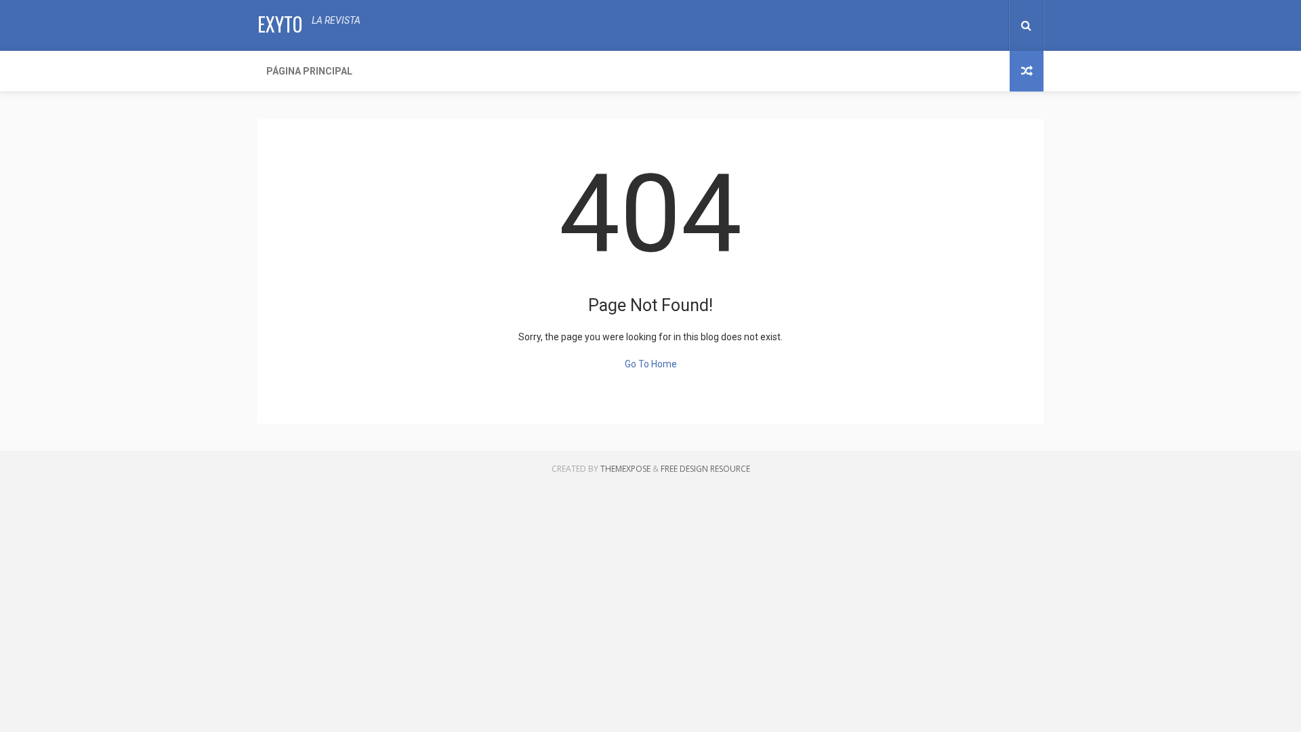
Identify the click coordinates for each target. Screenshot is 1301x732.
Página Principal (309, 71)
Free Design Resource (705, 468)
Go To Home (651, 364)
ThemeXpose (625, 468)
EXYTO (279, 24)
